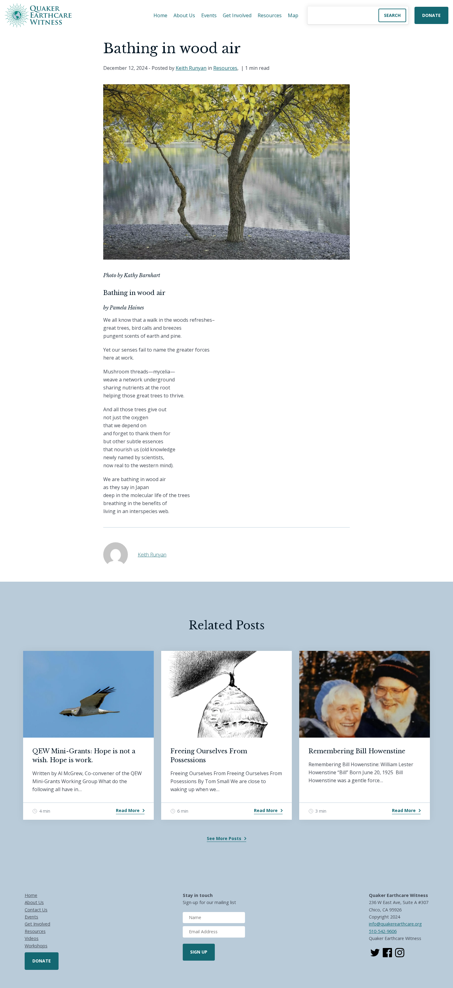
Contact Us (36, 910)
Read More (128, 810)
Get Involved (237, 15)
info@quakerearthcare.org (395, 924)
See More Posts (224, 838)
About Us (184, 15)
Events (209, 15)
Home (160, 15)
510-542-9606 (383, 931)
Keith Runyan (191, 68)
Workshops (36, 946)
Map (293, 15)
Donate (431, 15)
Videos (32, 938)
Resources (270, 15)
